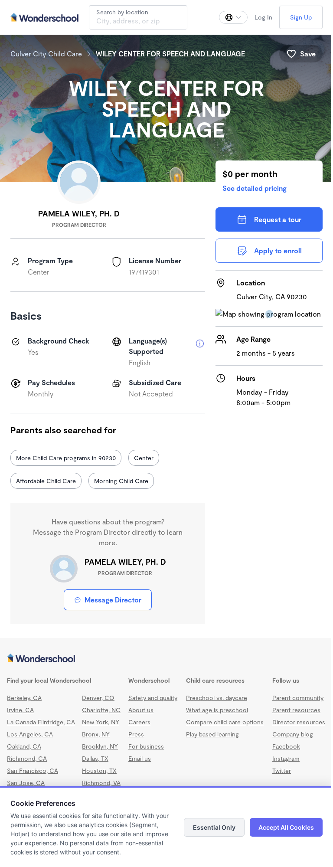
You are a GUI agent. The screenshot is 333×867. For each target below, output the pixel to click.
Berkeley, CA (24, 697)
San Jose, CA (26, 782)
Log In (263, 17)
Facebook (286, 746)
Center (143, 457)
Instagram (286, 758)
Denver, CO (98, 697)
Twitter (281, 770)
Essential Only (214, 827)
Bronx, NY (96, 734)
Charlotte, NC (101, 709)
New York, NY (100, 722)
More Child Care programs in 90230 (66, 457)
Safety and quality (152, 697)
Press (136, 734)
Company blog (292, 734)
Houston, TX (99, 770)
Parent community (297, 697)
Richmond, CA (27, 758)
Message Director (113, 599)
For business (146, 746)
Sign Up (301, 17)
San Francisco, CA (32, 770)
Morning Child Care (121, 480)
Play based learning (212, 734)
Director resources (298, 722)
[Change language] (233, 17)
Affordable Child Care (46, 480)
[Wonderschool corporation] (166, 658)
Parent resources (296, 709)
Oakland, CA (24, 746)
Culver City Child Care (46, 53)
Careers (139, 722)
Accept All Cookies (286, 827)
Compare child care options (225, 722)
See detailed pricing (254, 188)
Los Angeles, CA (30, 734)
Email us (139, 758)
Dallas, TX (95, 758)
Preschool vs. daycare (216, 697)
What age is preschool (217, 709)
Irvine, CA (20, 709)
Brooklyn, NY (100, 746)
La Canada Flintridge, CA (41, 722)
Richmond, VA (101, 782)
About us (140, 709)
